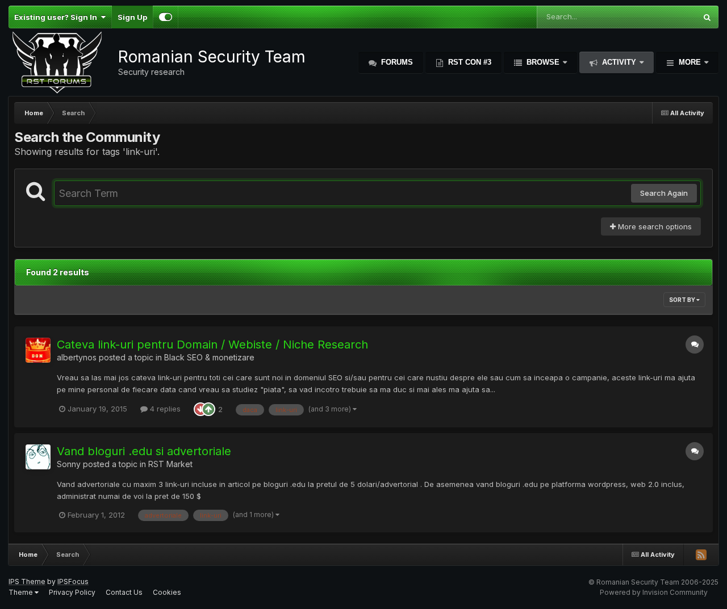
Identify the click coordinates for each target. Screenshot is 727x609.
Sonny (69, 464)
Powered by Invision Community (654, 592)
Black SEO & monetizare (209, 357)
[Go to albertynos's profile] (38, 350)
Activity (619, 62)
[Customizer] (165, 17)
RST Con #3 (468, 62)
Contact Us (124, 592)
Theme (22, 592)
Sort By (682, 299)
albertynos (77, 357)
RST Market (170, 464)
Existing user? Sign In (57, 17)
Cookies (167, 592)
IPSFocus (73, 581)
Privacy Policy (72, 592)
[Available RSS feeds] (700, 554)
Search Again (664, 193)
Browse (543, 62)
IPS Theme (27, 581)
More (689, 62)
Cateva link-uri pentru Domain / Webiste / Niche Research (212, 344)
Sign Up (132, 17)
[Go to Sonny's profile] (38, 456)
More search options (654, 226)
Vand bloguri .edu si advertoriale (144, 451)
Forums (396, 62)
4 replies (164, 408)
